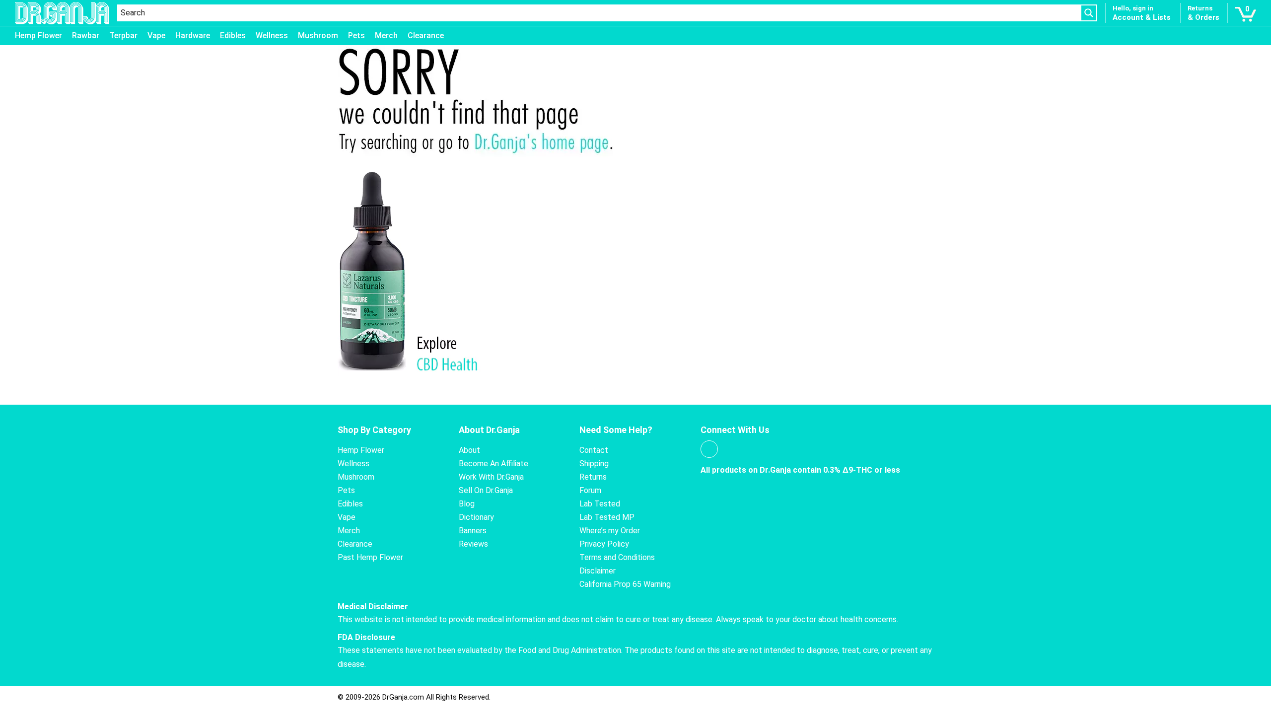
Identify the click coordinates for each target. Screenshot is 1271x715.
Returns (593, 477)
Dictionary (476, 517)
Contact (593, 450)
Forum (590, 490)
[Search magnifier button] (1088, 12)
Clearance (426, 35)
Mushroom (318, 35)
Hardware (192, 35)
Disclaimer (597, 570)
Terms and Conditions (617, 557)
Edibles (233, 35)
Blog (467, 503)
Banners (473, 530)
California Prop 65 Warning (625, 584)
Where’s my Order (609, 530)
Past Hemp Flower (370, 557)
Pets (356, 35)
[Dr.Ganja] (62, 13)
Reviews (473, 544)
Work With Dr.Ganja (491, 477)
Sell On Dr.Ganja (486, 490)
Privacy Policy (604, 544)
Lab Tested (599, 503)
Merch (386, 35)
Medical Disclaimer (373, 606)
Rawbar (85, 35)
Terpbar (123, 35)
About (469, 450)
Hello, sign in (1133, 8)
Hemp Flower (38, 35)
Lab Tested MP (607, 517)
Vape (156, 35)
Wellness (272, 35)
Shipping (594, 463)
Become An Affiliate (493, 463)
